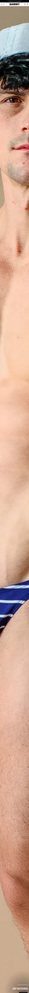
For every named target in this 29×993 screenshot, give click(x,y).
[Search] (4, 4)
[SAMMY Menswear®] (14, 4)
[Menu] (1, 4)
